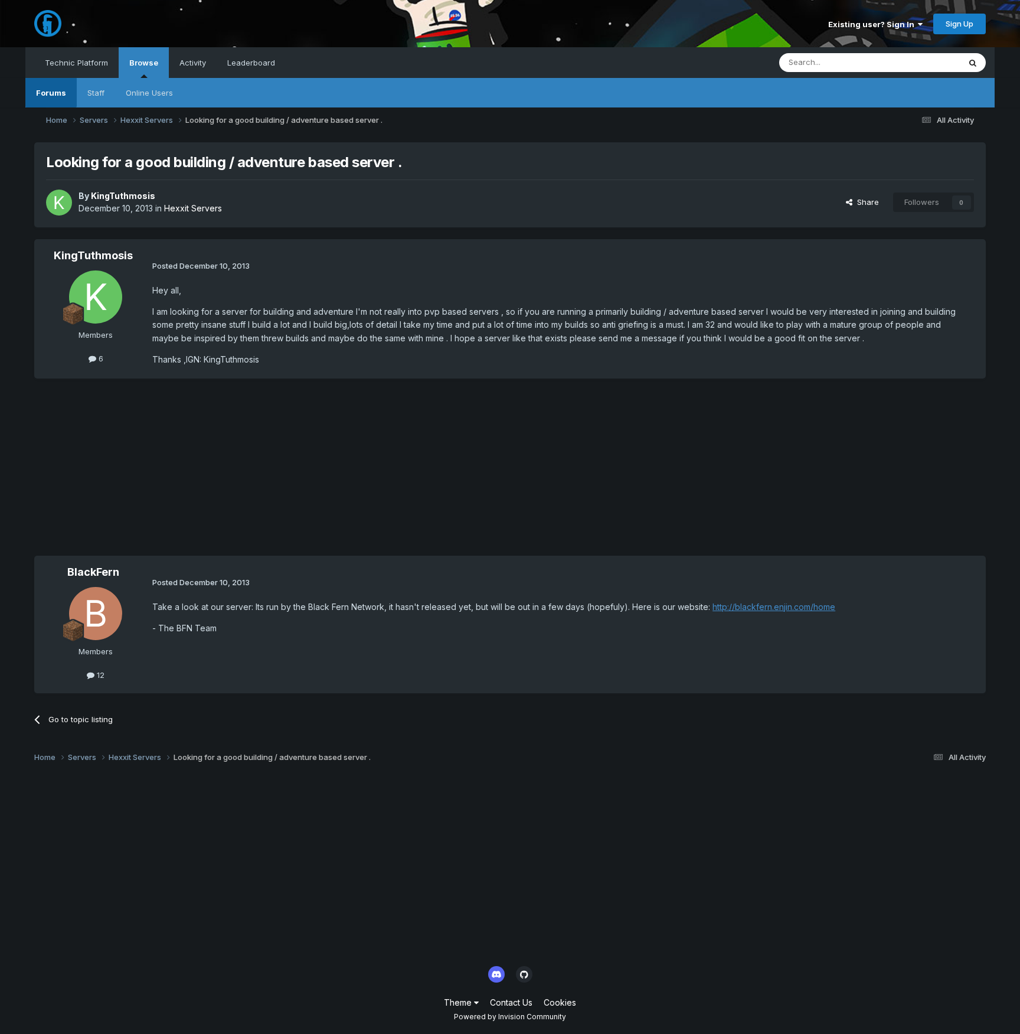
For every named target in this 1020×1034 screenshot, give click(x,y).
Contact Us (511, 1002)
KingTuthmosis (123, 196)
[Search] (973, 62)
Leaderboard (251, 62)
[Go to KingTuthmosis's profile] (59, 203)
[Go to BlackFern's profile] (95, 613)
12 (99, 675)
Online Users (149, 92)
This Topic (925, 62)
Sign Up (959, 23)
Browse (143, 62)
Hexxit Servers (193, 208)
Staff (95, 92)
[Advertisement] (249, 473)
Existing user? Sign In (873, 24)
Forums (51, 92)
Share (865, 202)
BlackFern (93, 572)
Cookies (560, 1002)
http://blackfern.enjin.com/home (773, 607)
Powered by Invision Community (510, 1016)
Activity (192, 62)
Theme (459, 1002)
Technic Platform (76, 62)
